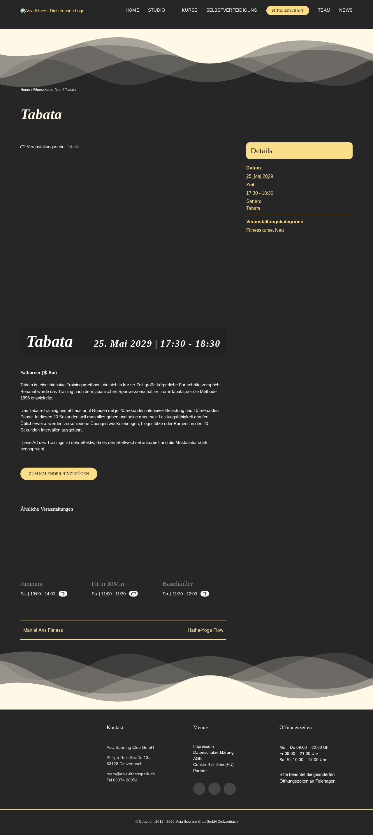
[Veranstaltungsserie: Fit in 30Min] (133, 593)
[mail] (230, 789)
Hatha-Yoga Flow (206, 630)
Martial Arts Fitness (43, 630)
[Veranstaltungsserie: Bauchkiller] (205, 593)
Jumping (31, 583)
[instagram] (214, 789)
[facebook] (199, 789)
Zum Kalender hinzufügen (59, 474)
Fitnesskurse (259, 230)
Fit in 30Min (108, 583)
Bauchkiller (178, 583)
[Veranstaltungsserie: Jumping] (63, 593)
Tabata (253, 208)
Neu (279, 230)
